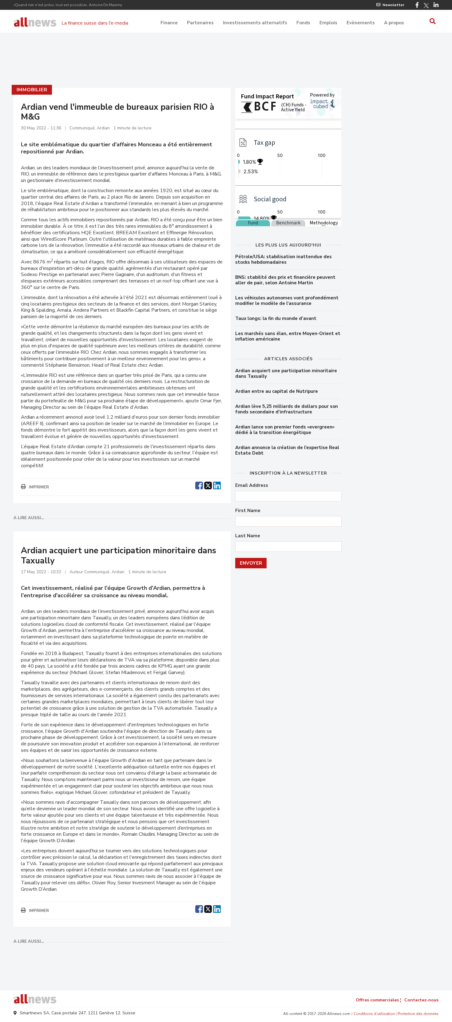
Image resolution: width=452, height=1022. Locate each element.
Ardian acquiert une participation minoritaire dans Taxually (286, 373)
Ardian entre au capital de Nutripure (276, 391)
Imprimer (39, 487)
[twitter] (208, 484)
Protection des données (418, 1013)
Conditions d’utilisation (374, 1013)
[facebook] (199, 484)
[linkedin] (217, 484)
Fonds (303, 23)
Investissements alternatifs (255, 23)
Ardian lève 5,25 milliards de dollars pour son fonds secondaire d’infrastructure (286, 409)
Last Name (247, 536)
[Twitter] (426, 5)
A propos (394, 23)
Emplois (328, 23)
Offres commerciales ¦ (378, 1000)
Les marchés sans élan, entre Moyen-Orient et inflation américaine (287, 336)
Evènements (361, 23)
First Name (247, 511)
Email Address (251, 485)
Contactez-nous (421, 1000)
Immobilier (32, 89)
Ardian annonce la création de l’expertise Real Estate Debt (287, 450)
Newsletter (393, 4)
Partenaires (200, 23)
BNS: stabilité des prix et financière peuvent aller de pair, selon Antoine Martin (285, 280)
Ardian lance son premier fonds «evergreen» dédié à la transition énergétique (285, 429)
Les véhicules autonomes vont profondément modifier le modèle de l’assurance (287, 300)
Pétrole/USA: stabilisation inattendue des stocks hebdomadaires (283, 259)
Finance (169, 23)
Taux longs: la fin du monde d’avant (275, 318)
